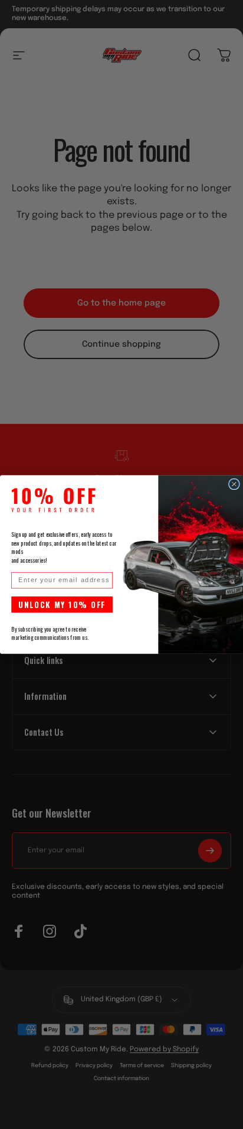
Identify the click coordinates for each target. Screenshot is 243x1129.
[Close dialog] (234, 484)
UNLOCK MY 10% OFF (62, 604)
